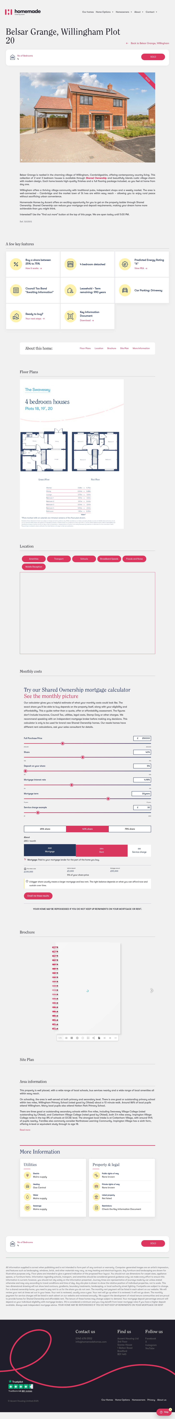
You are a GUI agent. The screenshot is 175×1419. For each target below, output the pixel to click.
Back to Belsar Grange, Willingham (150, 43)
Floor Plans (85, 348)
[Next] (121, 117)
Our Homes (107, 1400)
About (137, 12)
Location (99, 348)
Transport (59, 559)
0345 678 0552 (84, 1338)
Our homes (88, 12)
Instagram (151, 1345)
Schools (84, 559)
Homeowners (122, 12)
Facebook (150, 1338)
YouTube (149, 1348)
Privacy (151, 1400)
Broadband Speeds (109, 559)
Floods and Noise (134, 559)
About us (161, 1400)
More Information (141, 348)
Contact (150, 12)
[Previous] (54, 117)
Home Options (103, 12)
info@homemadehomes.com (91, 1341)
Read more (25, 1130)
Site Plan (124, 348)
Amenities (33, 559)
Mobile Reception (33, 567)
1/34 (60, 1038)
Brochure (111, 348)
